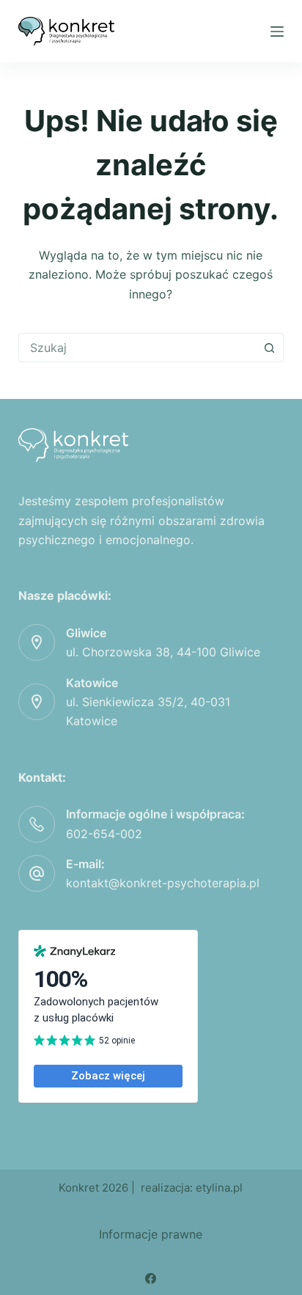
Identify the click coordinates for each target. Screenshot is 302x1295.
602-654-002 (104, 833)
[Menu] (277, 31)
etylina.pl (219, 1188)
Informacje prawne (150, 1234)
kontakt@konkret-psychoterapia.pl (162, 883)
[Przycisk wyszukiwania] (269, 348)
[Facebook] (150, 1278)
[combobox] (137, 347)
